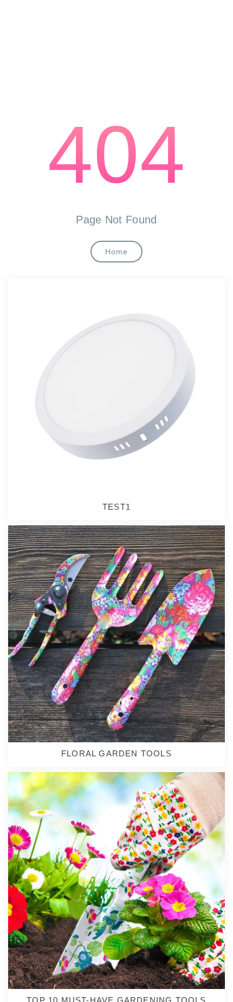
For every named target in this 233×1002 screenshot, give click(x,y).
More (113, 385)
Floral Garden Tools (116, 753)
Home (116, 251)
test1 (116, 506)
